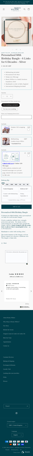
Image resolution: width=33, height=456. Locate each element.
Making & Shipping (8, 361)
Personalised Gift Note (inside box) (10, 101)
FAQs (4, 377)
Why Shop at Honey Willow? (11, 321)
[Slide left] (12, 49)
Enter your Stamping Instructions (10, 113)
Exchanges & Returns (9, 365)
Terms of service (17, 452)
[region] (16, 291)
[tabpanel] (16, 194)
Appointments (7, 342)
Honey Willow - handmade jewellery (16, 447)
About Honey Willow (9, 317)
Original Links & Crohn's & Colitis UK (14, 333)
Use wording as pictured (10, 105)
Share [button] (5, 243)
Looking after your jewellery (11, 373)
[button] (4, 9)
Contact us (6, 346)
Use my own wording (9, 109)
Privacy (5, 381)
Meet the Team (7, 338)
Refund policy (14, 449)
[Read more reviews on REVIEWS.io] (25, 307)
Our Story (6, 325)
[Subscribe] (27, 406)
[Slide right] (20, 49)
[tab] (3, 184)
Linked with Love (8, 163)
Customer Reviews (8, 357)
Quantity (3, 92)
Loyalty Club (7, 369)
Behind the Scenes (8, 329)
